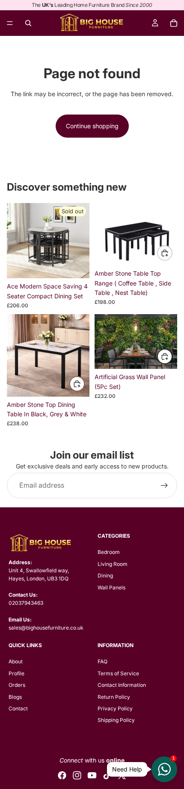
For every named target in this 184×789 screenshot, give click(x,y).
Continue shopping (92, 126)
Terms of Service (118, 673)
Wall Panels (111, 587)
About (16, 661)
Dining (105, 575)
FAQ (102, 661)
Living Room (113, 564)
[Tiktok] (107, 775)
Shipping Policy (116, 720)
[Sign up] (164, 486)
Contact (18, 708)
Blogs (15, 697)
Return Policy (114, 697)
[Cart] (173, 23)
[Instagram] (77, 775)
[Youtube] (92, 775)
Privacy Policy (115, 708)
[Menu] (10, 23)
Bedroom (109, 552)
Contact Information (122, 685)
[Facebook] (62, 775)
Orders (17, 685)
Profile (16, 673)
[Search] (28, 23)
